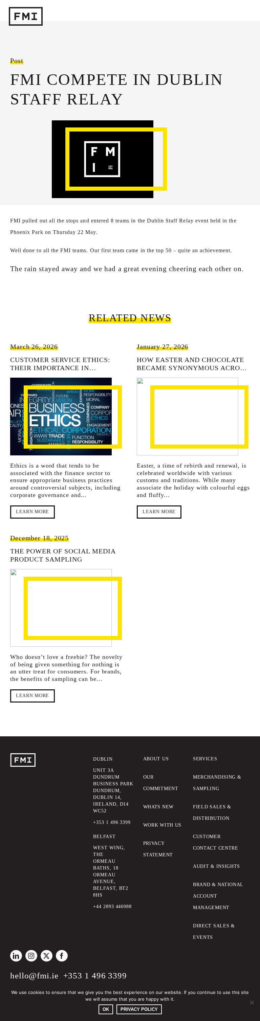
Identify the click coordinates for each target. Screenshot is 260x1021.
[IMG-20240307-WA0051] (187, 416)
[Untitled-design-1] (61, 608)
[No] (251, 1002)
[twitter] (46, 955)
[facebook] (62, 955)
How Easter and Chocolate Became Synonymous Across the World (192, 368)
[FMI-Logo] (23, 756)
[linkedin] (16, 955)
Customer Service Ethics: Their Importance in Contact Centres (60, 368)
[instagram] (31, 955)
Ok (106, 1009)
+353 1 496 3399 (95, 975)
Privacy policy (139, 1009)
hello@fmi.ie (34, 975)
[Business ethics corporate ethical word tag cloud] (61, 416)
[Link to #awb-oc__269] (17, 7)
